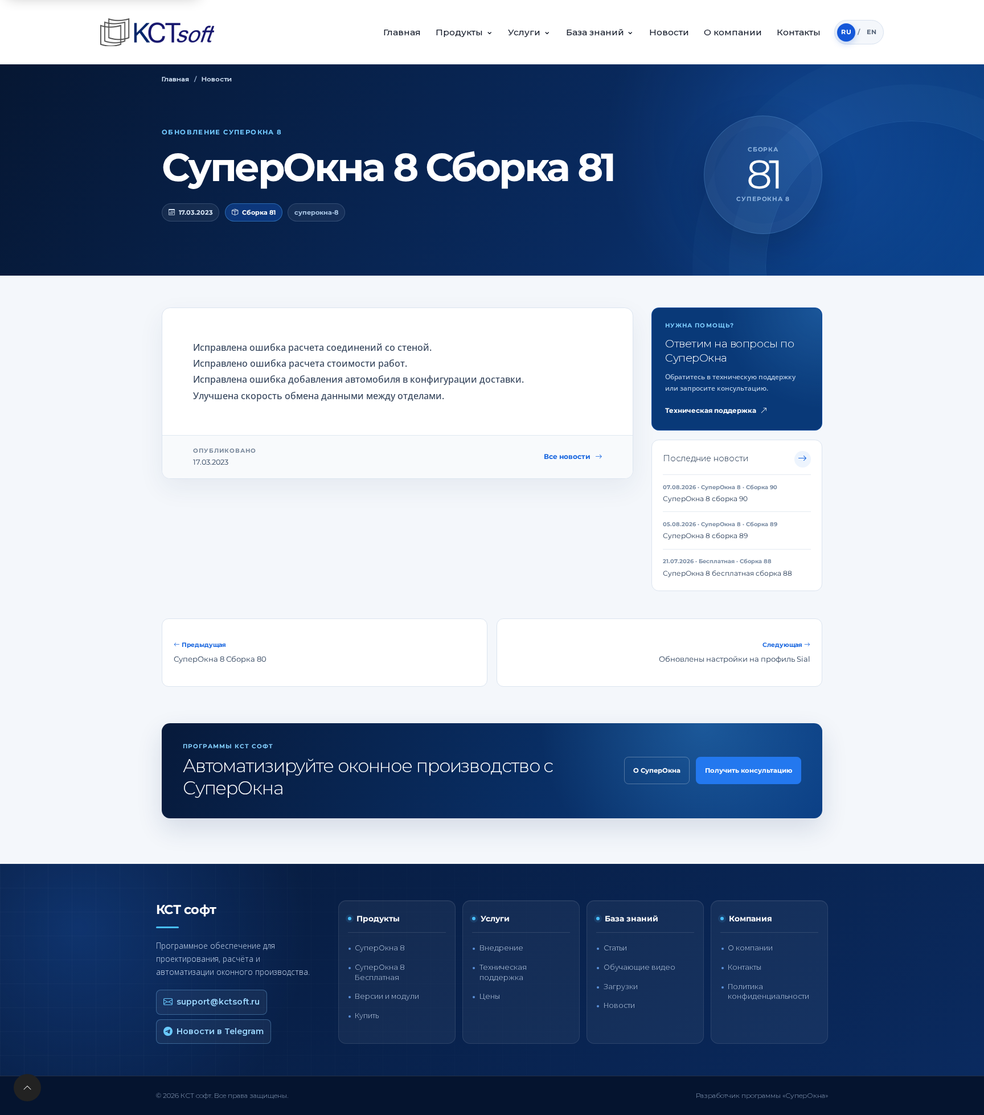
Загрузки (621, 986)
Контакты (799, 32)
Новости (669, 32)
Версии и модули (387, 996)
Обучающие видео (639, 967)
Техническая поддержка (710, 411)
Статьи (615, 948)
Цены (489, 996)
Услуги (529, 32)
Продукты (464, 32)
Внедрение (501, 948)
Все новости (567, 456)
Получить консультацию (748, 770)
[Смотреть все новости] (802, 459)
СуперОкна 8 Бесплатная (380, 972)
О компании (733, 32)
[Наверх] (27, 1087)
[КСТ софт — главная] (160, 32)
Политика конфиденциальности (768, 991)
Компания (750, 918)
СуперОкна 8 (380, 948)
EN (872, 32)
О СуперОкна (656, 770)
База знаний (600, 32)
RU (846, 32)
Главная (402, 32)
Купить (367, 1015)
